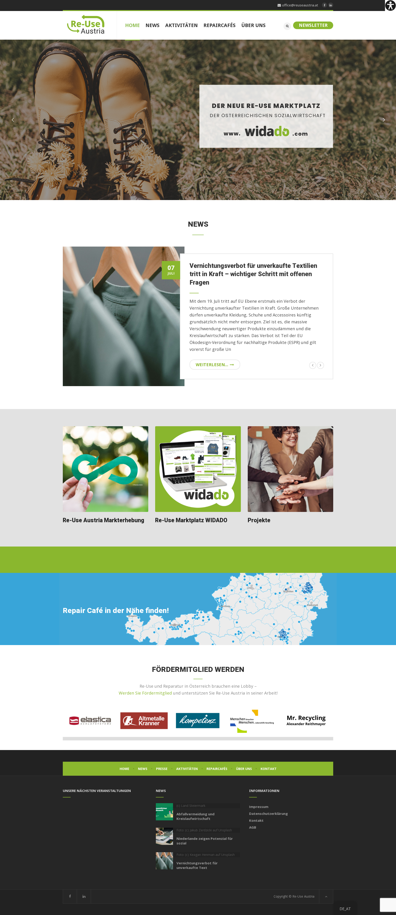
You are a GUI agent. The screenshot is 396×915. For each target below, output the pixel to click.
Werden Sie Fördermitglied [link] (145, 693)
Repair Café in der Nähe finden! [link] (116, 610)
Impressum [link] (258, 806)
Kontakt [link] (269, 769)
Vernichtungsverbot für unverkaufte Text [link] (197, 865)
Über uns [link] (244, 769)
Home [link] (124, 769)
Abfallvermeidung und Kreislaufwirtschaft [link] (195, 816)
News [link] (142, 769)
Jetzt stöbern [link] (269, 158)
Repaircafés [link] (216, 769)
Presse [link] (162, 769)
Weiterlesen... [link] (212, 364)
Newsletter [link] (313, 25)
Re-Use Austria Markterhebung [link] (103, 520)
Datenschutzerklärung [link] (268, 813)
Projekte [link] (259, 520)
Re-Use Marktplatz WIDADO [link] (191, 520)
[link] (390, 5)
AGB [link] (252, 827)
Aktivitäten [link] (187, 769)
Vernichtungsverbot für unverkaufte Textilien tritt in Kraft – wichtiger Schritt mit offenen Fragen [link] (253, 274)
